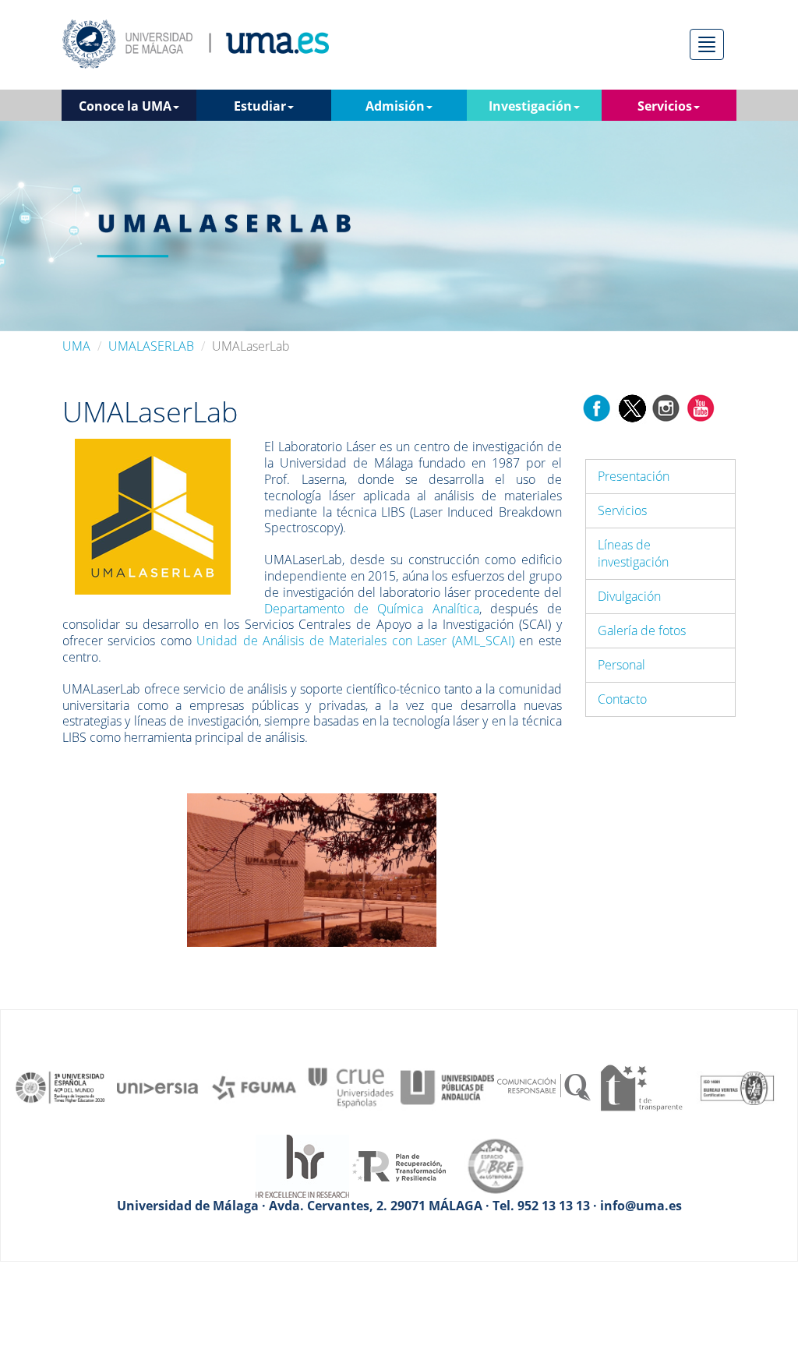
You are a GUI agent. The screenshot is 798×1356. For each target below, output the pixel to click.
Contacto (622, 699)
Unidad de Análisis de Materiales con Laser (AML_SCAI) (355, 640)
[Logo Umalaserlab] (153, 515)
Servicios (622, 510)
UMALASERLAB (151, 346)
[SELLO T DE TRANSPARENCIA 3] (640, 1086)
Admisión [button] (395, 106)
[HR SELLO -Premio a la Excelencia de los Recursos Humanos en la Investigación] (302, 1165)
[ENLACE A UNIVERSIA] (157, 1086)
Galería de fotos (642, 630)
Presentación (633, 476)
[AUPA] (447, 1086)
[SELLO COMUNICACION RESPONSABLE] (544, 1086)
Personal (621, 664)
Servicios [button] (664, 106)
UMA (76, 346)
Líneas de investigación (633, 553)
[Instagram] (666, 406)
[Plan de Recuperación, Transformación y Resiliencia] (399, 1165)
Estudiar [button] (260, 106)
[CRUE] (350, 1086)
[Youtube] (700, 406)
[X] (632, 406)
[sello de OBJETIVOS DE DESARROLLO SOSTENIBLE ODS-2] (61, 1086)
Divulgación (629, 596)
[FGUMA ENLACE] (254, 1086)
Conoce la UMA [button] (125, 106)
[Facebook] (597, 406)
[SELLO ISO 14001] (737, 1086)
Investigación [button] (530, 106)
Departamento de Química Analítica (371, 608)
